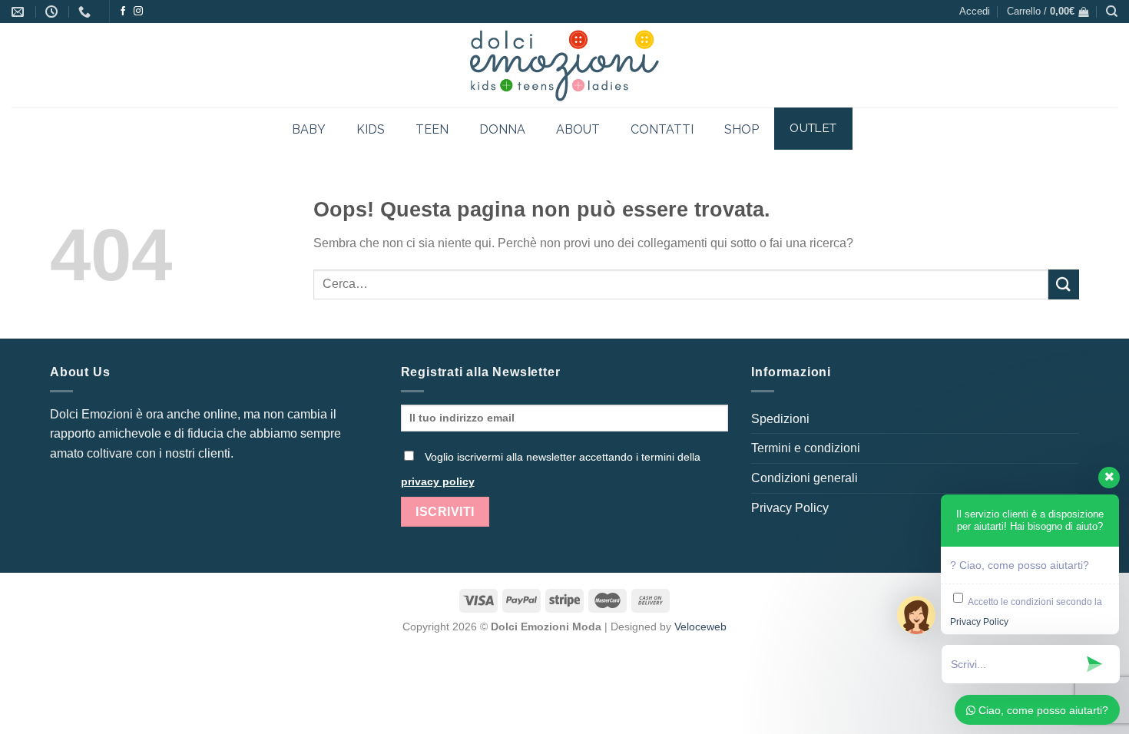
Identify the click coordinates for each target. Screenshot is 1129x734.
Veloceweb (700, 626)
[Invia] (1063, 284)
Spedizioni (780, 418)
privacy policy (438, 481)
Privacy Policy (790, 507)
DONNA (502, 129)
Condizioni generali (804, 477)
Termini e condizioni (805, 448)
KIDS (370, 129)
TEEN (432, 129)
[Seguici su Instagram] (138, 11)
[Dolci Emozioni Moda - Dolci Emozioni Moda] (565, 65)
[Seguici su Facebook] (122, 11)
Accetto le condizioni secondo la (1026, 612)
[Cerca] (1111, 11)
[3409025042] (86, 12)
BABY (309, 129)
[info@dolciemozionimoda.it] (20, 12)
